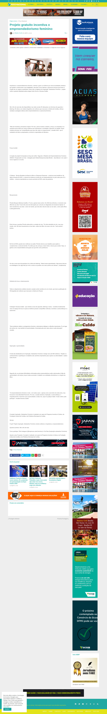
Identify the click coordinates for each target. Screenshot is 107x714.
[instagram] (89, 1)
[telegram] (96, 1)
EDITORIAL (80, 711)
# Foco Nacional (22, 21)
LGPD (64, 711)
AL (38, 1)
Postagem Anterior (14, 518)
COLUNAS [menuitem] (84, 4)
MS (53, 1)
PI (32, 1)
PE (35, 1)
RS (50, 1)
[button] (93, 4)
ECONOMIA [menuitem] (74, 4)
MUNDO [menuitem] (58, 4)
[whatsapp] (94, 1)
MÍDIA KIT (88, 711)
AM (59, 1)
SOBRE (50, 711)
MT (56, 1)
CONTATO (57, 711)
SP (14, 1)
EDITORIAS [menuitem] (40, 4)
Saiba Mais (6, 707)
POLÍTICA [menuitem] (49, 4)
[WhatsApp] (32, 455)
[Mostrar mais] (42, 455)
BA (26, 1)
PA (62, 1)
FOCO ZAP (96, 711)
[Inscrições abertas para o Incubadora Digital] (58, 471)
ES (23, 1)
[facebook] (75, 704)
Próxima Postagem (62, 518)
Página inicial (13, 21)
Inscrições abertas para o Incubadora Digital (57, 479)
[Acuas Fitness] (53, 693)
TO (72, 1)
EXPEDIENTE (71, 711)
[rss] (98, 1)
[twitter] (86, 1)
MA (69, 1)
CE (29, 1)
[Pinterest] (36, 455)
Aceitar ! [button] (7, 709)
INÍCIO (45, 711)
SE (78, 1)
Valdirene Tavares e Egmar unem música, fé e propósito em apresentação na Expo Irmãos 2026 (19, 481)
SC (44, 1)
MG (20, 1)
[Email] (39, 455)
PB (41, 1)
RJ (17, 1)
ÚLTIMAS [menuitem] (31, 4)
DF (8, 1)
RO (65, 1)
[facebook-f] (84, 1)
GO (12, 1)
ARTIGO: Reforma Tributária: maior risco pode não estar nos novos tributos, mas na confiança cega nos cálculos (38, 482)
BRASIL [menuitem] (65, 4)
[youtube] (91, 1)
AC (75, 1)
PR (47, 1)
